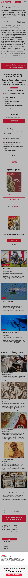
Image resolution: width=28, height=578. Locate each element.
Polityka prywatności (22, 553)
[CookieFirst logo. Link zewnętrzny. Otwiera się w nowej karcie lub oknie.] (3, 555)
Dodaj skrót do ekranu (14, 574)
